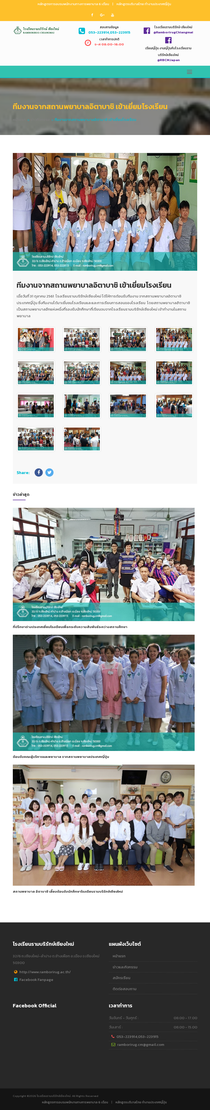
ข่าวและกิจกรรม (125, 967)
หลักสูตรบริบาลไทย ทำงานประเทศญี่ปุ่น (144, 4)
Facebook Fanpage (36, 979)
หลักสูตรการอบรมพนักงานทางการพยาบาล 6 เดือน (73, 4)
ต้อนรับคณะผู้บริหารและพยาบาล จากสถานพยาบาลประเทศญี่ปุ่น (61, 756)
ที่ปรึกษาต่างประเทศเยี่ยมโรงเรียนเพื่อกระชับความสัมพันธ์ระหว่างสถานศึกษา (70, 626)
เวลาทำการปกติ (109, 39)
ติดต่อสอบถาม (124, 989)
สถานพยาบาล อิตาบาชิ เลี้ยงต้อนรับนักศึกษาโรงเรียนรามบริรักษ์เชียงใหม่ (68, 891)
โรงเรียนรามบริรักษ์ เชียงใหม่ (173, 27)
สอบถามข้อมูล (109, 27)
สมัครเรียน (121, 978)
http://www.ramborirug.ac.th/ (45, 972)
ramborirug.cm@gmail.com (140, 1044)
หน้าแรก (19, 119)
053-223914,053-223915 (138, 1036)
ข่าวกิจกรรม (40, 119)
